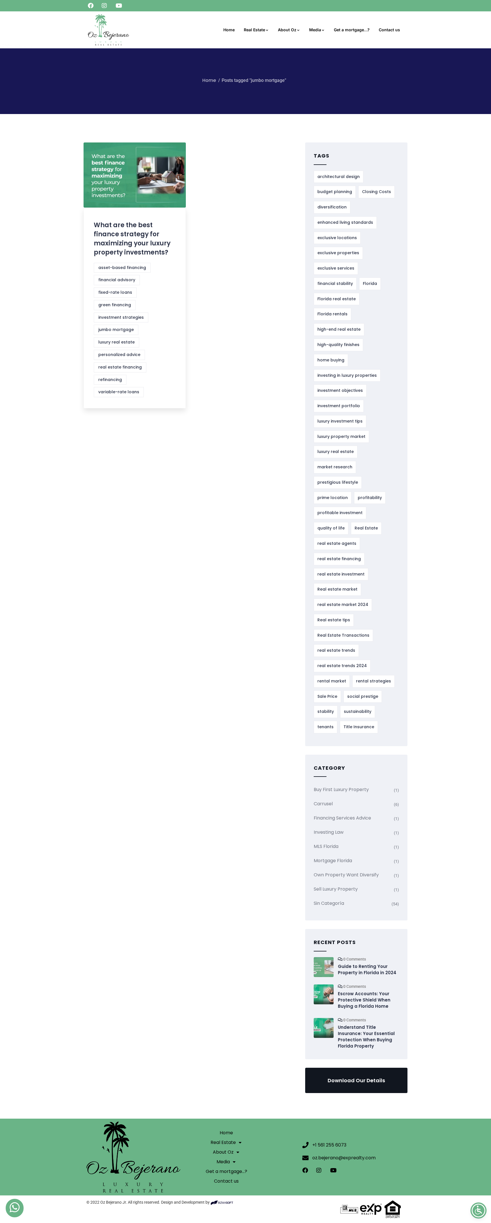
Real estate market (337, 589)
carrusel (323, 803)
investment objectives (340, 390)
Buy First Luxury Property (341, 789)
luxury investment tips (340, 421)
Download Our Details (356, 1080)
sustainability (357, 711)
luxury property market (341, 436)
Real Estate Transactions (343, 635)
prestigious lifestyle (337, 482)
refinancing (110, 379)
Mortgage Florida (333, 860)
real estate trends (336, 650)
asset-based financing (122, 267)
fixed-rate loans (115, 292)
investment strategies (121, 317)
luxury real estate (116, 342)
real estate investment (341, 574)
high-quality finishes (338, 344)
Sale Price (327, 696)
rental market (331, 681)
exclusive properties (338, 253)
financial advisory (116, 280)
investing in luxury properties (347, 375)
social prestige (362, 696)
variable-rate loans (118, 392)
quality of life (331, 528)
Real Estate (254, 29)
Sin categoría (329, 903)
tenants (325, 727)
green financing (114, 305)
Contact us (389, 29)
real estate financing (120, 367)
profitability (370, 497)
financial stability (335, 283)
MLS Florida (326, 846)
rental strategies (373, 681)
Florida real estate (336, 299)
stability (325, 711)
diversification (332, 207)
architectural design (338, 176)
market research (334, 467)
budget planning (334, 191)
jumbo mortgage (116, 329)
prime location (332, 497)
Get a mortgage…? (352, 29)
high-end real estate (339, 329)
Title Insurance (359, 727)
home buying (330, 360)
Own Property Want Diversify (346, 875)
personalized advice (119, 354)
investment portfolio (338, 406)
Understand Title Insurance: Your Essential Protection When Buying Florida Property (366, 1036)
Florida (370, 283)
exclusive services (335, 268)
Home (229, 29)
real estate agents (336, 543)
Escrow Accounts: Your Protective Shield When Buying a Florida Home (364, 1000)
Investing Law (329, 832)
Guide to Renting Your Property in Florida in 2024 (367, 969)
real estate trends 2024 (342, 666)
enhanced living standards (345, 222)
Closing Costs (376, 191)
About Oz (287, 29)
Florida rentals (332, 314)
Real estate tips (333, 620)
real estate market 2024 (342, 604)
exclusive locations (337, 238)
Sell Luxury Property (336, 889)
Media (315, 29)
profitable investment (340, 513)
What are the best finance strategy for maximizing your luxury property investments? (132, 239)
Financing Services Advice (342, 818)
